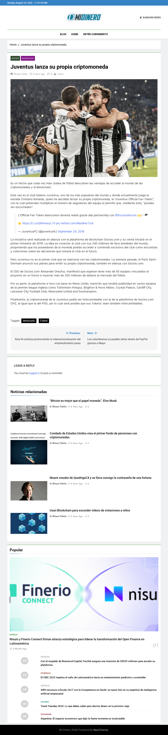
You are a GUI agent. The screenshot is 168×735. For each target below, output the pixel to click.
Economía (46, 714)
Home (74, 34)
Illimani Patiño (21, 74)
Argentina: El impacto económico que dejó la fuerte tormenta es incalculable (83, 718)
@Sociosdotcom (126, 215)
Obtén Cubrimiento (95, 34)
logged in (34, 373)
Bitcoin (15, 58)
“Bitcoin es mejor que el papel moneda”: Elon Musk (83, 400)
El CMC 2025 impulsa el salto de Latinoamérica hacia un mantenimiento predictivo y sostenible (93, 677)
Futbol (44, 320)
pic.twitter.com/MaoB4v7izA (75, 223)
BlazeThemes (101, 729)
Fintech (14, 634)
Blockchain (28, 58)
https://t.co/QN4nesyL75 (38, 223)
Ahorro (45, 701)
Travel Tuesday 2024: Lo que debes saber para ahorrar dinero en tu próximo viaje (85, 706)
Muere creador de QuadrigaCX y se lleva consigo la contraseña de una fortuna (100, 477)
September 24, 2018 (71, 231)
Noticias (45, 656)
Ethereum (46, 673)
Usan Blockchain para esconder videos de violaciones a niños (90, 510)
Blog (63, 34)
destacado (29, 320)
